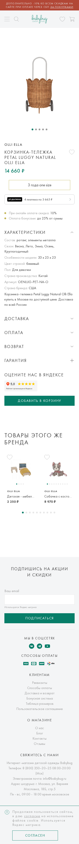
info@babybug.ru (54, 778)
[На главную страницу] (39, 19)
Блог (39, 733)
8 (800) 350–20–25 (37, 768)
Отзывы (39, 743)
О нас (39, 728)
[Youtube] (47, 646)
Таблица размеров (40, 703)
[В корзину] (72, 19)
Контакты (39, 738)
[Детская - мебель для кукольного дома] (21, 469)
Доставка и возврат (40, 693)
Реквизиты (39, 682)
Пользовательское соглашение (39, 708)
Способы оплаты (39, 688)
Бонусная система (39, 698)
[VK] (31, 646)
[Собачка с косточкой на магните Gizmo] (58, 469)
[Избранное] (62, 19)
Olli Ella (13, 145)
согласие (32, 816)
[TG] (39, 646)
